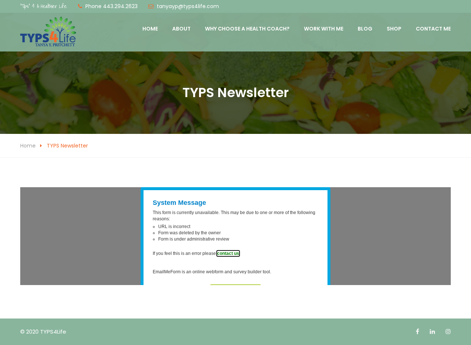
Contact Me (433, 28)
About (181, 28)
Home (150, 28)
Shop (394, 28)
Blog (365, 28)
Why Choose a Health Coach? (247, 28)
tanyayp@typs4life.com (188, 6)
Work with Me (323, 28)
